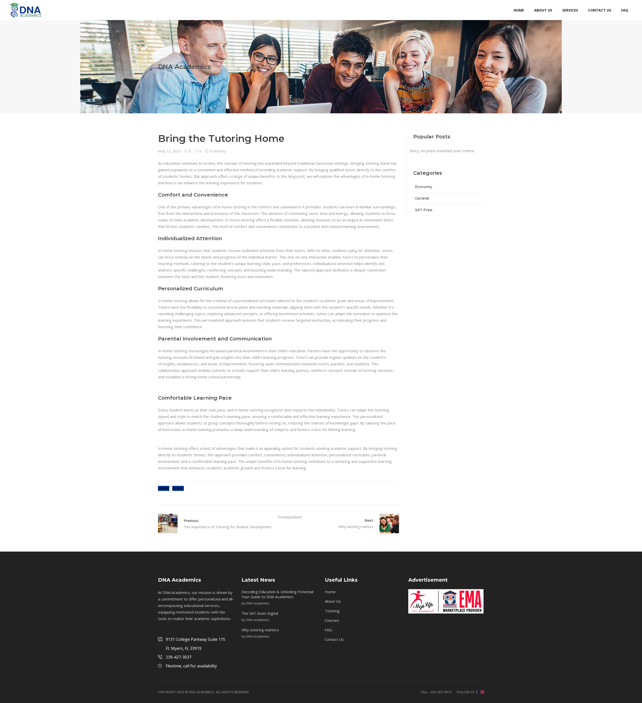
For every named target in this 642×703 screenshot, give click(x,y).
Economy (218, 151)
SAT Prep (423, 210)
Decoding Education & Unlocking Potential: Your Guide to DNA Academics (278, 594)
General (422, 198)
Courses (332, 620)
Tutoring (332, 610)
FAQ (328, 629)
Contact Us (334, 639)
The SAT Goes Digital (260, 613)
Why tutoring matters (260, 629)
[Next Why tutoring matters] (386, 523)
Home (330, 591)
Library (163, 488)
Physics (178, 488)
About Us (333, 601)
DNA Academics (258, 603)
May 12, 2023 (169, 151)
